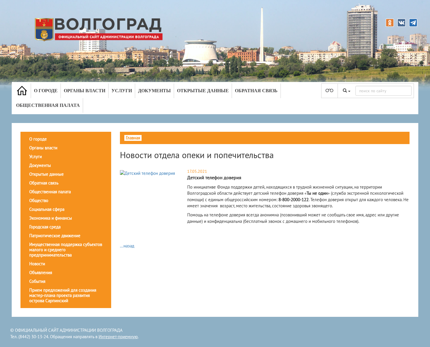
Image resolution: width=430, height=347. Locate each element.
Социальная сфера (46, 209)
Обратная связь (256, 90)
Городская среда (45, 227)
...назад (127, 246)
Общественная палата (48, 105)
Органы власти (84, 90)
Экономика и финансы (50, 218)
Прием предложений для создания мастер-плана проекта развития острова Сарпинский (62, 295)
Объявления (40, 272)
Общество (38, 200)
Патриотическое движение (54, 235)
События (37, 281)
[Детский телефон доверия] (147, 173)
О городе (46, 90)
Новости (37, 263)
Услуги (121, 90)
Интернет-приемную (118, 336)
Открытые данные (203, 90)
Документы (154, 90)
